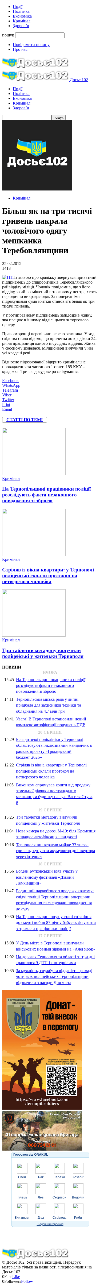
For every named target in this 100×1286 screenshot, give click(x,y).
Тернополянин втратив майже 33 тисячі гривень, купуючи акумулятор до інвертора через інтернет (55, 851)
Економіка (22, 16)
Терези (59, 1177)
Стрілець (59, 1217)
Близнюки (22, 1217)
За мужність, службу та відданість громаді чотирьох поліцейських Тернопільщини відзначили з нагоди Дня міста (54, 976)
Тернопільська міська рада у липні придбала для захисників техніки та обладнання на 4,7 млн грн (48, 705)
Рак (40, 1177)
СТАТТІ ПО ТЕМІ (24, 419)
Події (17, 6)
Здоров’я (21, 25)
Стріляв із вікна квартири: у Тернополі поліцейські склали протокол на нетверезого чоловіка (48, 575)
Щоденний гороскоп (50, 1224)
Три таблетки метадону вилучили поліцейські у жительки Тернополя (42, 653)
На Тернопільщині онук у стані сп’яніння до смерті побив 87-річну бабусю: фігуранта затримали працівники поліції (56, 922)
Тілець (22, 1197)
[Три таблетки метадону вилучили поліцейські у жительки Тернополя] (34, 635)
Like (16, 1276)
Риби (78, 1217)
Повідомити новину (31, 44)
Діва (41, 1217)
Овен (22, 1177)
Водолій (78, 1197)
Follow (27, 1281)
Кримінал (21, 21)
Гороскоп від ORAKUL (30, 1154)
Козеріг (78, 1177)
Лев (40, 1197)
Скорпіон (59, 1197)
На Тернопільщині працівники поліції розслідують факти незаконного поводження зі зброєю (46, 494)
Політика (21, 11)
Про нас (20, 49)
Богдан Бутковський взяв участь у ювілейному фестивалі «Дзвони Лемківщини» (47, 877)
